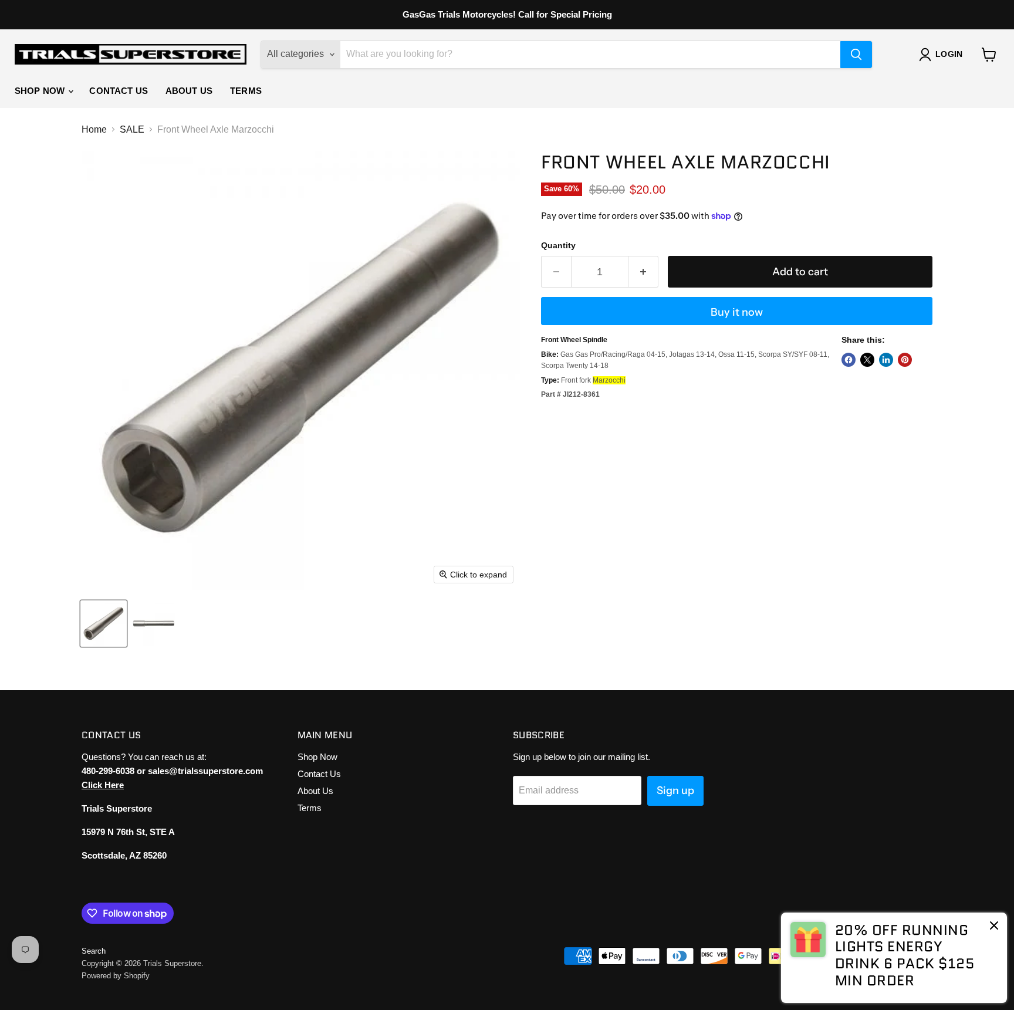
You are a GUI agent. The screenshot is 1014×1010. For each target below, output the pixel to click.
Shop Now (41, 91)
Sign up (675, 790)
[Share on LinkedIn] (886, 360)
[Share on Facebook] (848, 360)
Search (94, 951)
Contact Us (118, 91)
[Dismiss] (994, 926)
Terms (246, 91)
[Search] (856, 54)
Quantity (558, 245)
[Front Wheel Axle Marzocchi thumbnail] (103, 623)
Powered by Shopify (116, 975)
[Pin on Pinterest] (905, 360)
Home (94, 129)
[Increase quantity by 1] (643, 272)
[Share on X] (867, 360)
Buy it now (737, 312)
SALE (132, 129)
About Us (188, 91)
